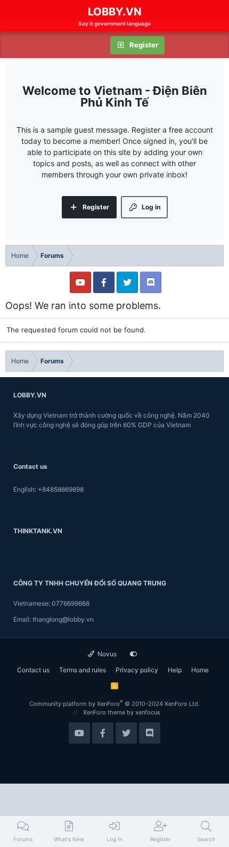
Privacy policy (137, 670)
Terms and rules (82, 670)
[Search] (217, 45)
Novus (106, 654)
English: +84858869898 (48, 489)
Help (175, 670)
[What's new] (196, 45)
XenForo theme (104, 712)
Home (200, 670)
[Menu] (14, 45)
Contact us (33, 670)
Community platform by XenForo (114, 703)
